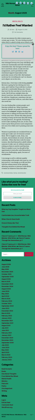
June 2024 (5, 291)
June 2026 (5, 267)
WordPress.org (7, 407)
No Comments (18, 32)
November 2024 (7, 286)
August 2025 (6, 279)
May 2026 (5, 269)
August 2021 (6, 325)
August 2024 (6, 289)
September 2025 (8, 276)
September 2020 (8, 342)
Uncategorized (7, 388)
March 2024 (6, 298)
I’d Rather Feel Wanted (17, 25)
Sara (13, 29)
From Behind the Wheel (10, 376)
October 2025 (6, 274)
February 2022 (7, 316)
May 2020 (5, 350)
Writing (4, 391)
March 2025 (6, 281)
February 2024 (7, 301)
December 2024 (7, 284)
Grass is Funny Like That (10, 223)
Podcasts (5, 383)
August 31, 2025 (22, 29)
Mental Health (17, 21)
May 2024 (5, 294)
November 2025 (7, 272)
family (15, 173)
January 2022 (6, 318)
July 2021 (5, 328)
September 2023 (8, 306)
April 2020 (5, 352)
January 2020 (7, 360)
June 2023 (5, 308)
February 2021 (7, 333)
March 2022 (6, 313)
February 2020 (7, 357)
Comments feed (7, 405)
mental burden (22, 173)
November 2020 (7, 340)
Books (4, 371)
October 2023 (6, 303)
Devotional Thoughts (9, 374)
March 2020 (6, 355)
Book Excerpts (7, 369)
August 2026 (6, 264)
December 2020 (7, 338)
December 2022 (7, 311)
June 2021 (5, 330)
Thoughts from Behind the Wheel (13, 227)
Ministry (4, 381)
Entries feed (6, 402)
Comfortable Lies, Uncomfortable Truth (15, 215)
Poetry (4, 386)
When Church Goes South (11, 219)
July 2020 (5, 345)
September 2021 (7, 323)
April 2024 (5, 296)
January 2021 (6, 335)
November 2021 (7, 320)
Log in (4, 400)
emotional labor (8, 173)
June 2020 (5, 347)
